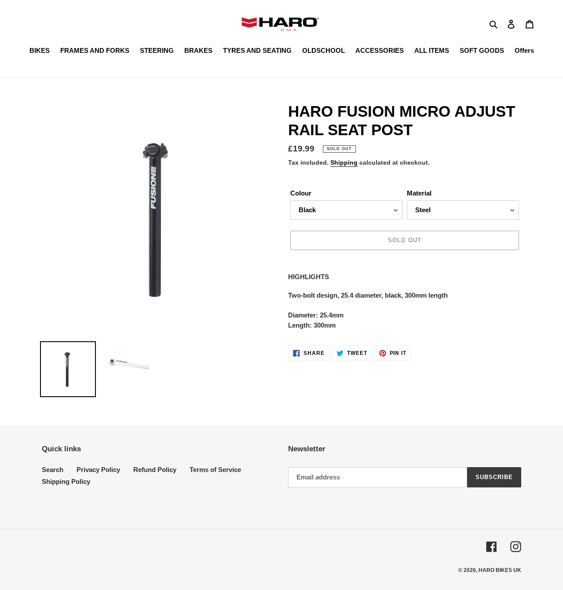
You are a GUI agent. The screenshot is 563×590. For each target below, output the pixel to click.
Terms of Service (215, 469)
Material (419, 193)
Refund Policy (154, 469)
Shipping (344, 162)
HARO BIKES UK (500, 570)
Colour (300, 193)
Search (52, 469)
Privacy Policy (98, 469)
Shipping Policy (66, 481)
